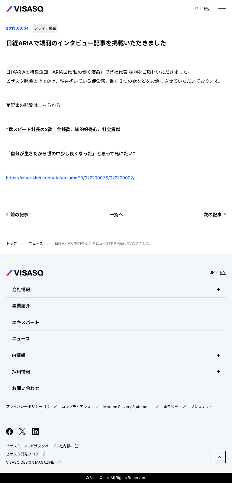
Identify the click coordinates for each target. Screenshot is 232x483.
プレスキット (201, 407)
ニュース (36, 243)
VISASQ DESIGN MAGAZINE (30, 462)
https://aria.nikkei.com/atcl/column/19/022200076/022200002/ (70, 178)
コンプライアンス (76, 407)
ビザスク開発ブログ (22, 454)
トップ (11, 243)
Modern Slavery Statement (127, 407)
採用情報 (21, 372)
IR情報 (18, 355)
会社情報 (21, 289)
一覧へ (116, 214)
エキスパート (25, 322)
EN (207, 8)
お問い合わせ (25, 388)
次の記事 (213, 214)
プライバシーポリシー (24, 407)
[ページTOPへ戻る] (219, 457)
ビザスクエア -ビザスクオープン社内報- (39, 446)
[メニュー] (222, 8)
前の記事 (19, 214)
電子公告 (170, 407)
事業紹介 (21, 306)
